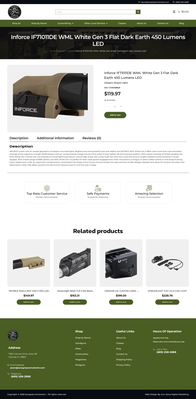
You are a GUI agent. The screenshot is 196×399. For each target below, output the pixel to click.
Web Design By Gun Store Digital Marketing (167, 394)
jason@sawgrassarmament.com (27, 368)
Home (53, 51)
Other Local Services (94, 23)
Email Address (17, 365)
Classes (122, 23)
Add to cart (115, 115)
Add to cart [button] (28, 302)
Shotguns (80, 365)
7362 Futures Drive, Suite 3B (22, 354)
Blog (181, 23)
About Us (141, 23)
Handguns (80, 343)
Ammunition (81, 354)
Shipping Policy (124, 359)
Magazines (80, 359)
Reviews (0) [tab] (91, 138)
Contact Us (162, 23)
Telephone (16, 374)
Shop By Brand (39, 23)
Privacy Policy (123, 365)
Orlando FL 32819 (17, 357)
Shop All (16, 23)
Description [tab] (19, 138)
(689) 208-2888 (21, 376)
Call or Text (162, 349)
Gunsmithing (64, 23)
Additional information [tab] (55, 138)
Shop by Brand (82, 338)
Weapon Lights (65, 51)
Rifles (78, 348)
